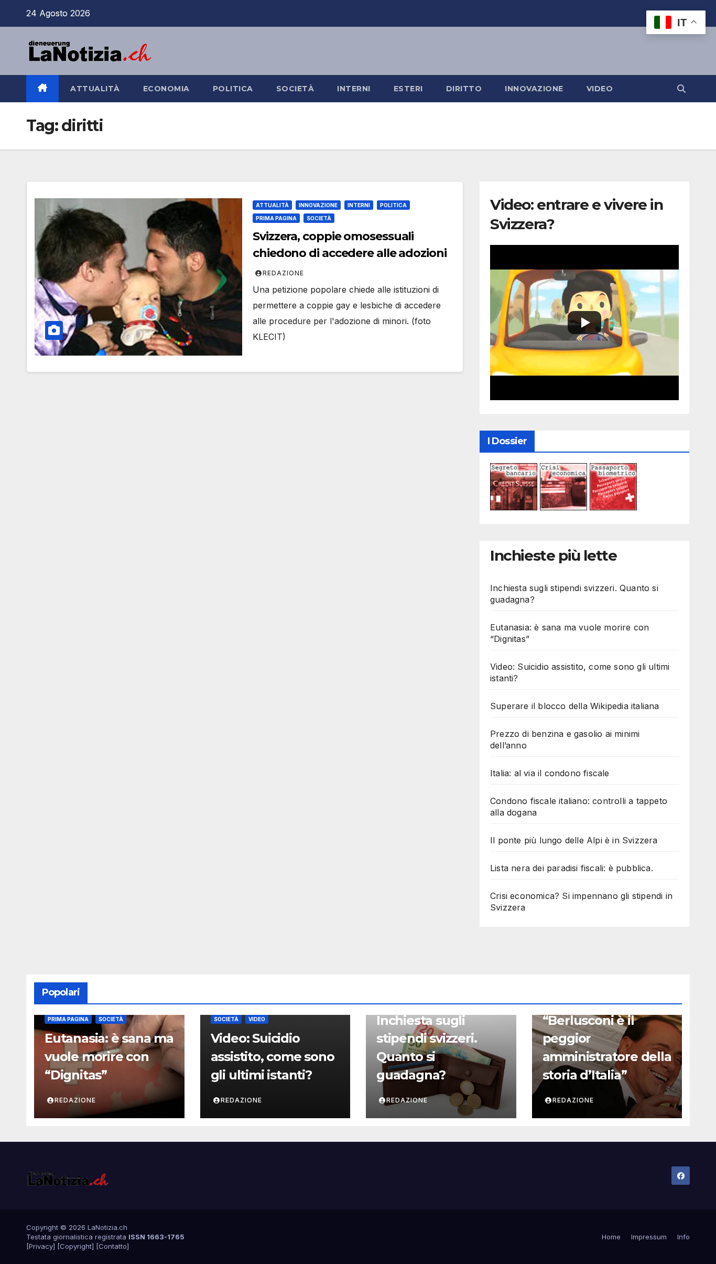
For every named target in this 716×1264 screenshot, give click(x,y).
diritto (464, 88)
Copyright (76, 1246)
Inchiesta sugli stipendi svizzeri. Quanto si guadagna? (426, 1048)
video (600, 88)
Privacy (41, 1246)
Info (683, 1237)
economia (166, 88)
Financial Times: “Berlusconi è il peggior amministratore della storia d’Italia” (607, 1038)
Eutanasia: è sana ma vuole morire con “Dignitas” (109, 1057)
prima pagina (276, 218)
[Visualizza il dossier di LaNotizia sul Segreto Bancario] (513, 485)
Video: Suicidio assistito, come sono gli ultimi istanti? (272, 1057)
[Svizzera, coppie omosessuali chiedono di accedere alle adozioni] (138, 277)
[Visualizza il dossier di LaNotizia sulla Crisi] (563, 485)
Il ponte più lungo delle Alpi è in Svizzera (574, 840)
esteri (408, 88)
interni (354, 88)
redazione (283, 273)
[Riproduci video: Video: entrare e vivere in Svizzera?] (584, 322)
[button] (681, 88)
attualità (95, 88)
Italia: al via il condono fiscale (550, 773)
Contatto (113, 1246)
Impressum (649, 1237)
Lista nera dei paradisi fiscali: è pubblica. (571, 868)
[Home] (42, 88)
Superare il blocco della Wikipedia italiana (574, 706)
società (295, 88)
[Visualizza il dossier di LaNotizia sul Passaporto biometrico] (613, 485)
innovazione (534, 88)
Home (611, 1237)
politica (233, 88)
